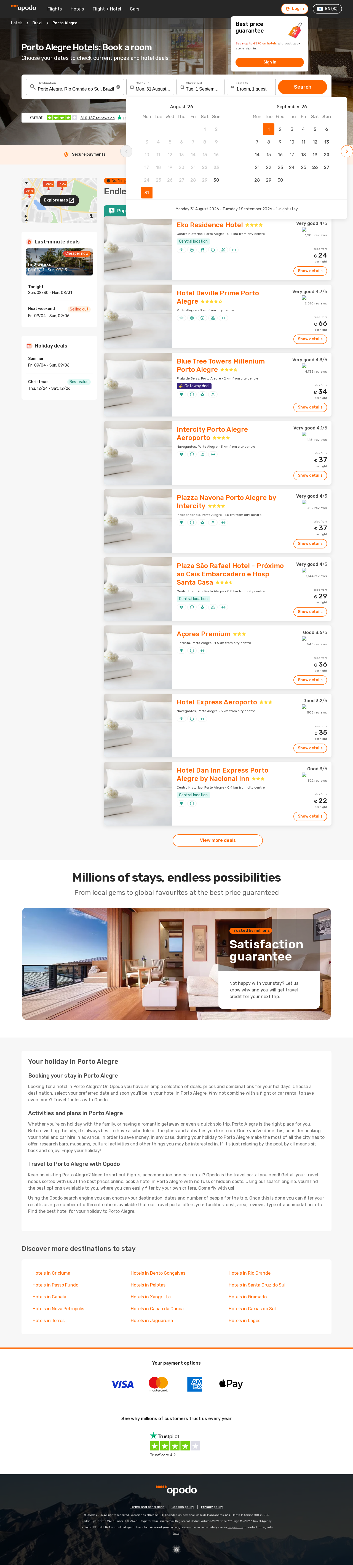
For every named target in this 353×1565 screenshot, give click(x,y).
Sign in (269, 62)
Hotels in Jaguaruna (152, 1320)
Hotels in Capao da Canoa (157, 1308)
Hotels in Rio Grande (250, 1273)
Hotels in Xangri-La (151, 1296)
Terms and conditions (147, 1507)
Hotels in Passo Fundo (55, 1285)
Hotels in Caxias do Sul (252, 1308)
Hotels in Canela (49, 1296)
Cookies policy (183, 1507)
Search (302, 87)
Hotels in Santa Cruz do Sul (257, 1285)
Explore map (56, 200)
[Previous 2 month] (126, 151)
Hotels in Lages (244, 1320)
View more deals (218, 840)
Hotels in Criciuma (51, 1273)
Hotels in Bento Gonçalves (158, 1273)
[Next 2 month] (347, 151)
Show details (310, 271)
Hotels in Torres (49, 1320)
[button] (118, 87)
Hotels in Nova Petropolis (58, 1308)
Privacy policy (212, 1507)
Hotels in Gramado (248, 1296)
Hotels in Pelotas (148, 1285)
